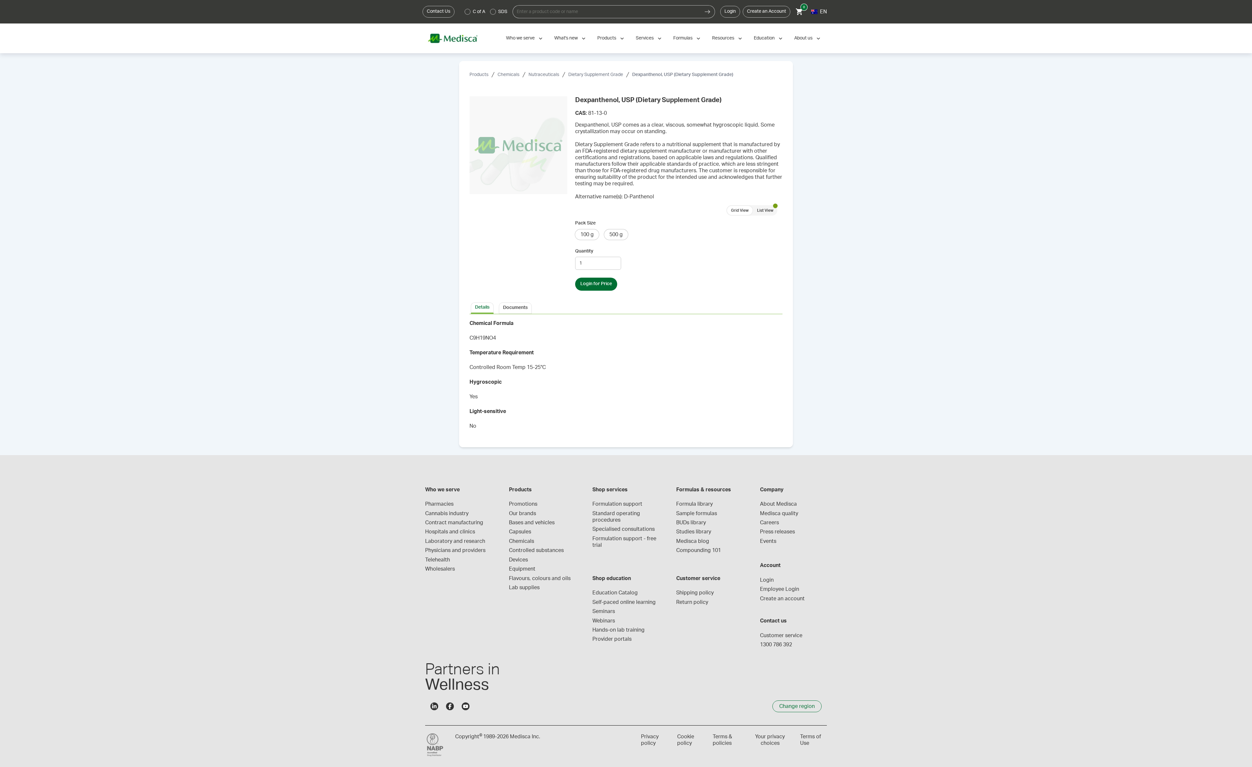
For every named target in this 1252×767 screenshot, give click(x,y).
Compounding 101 (698, 550)
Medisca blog (692, 541)
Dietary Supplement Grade (595, 74)
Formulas (683, 38)
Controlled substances (536, 550)
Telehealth (437, 559)
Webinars (603, 620)
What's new (566, 38)
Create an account (782, 598)
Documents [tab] (515, 307)
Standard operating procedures (616, 517)
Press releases (777, 531)
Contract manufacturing (454, 522)
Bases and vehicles (532, 522)
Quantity (584, 251)
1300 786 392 (776, 644)
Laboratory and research (455, 541)
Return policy (692, 602)
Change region (797, 706)
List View (765, 210)
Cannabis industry (447, 513)
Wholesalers (440, 569)
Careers (769, 522)
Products (606, 38)
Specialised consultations (623, 529)
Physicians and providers (455, 550)
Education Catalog (615, 592)
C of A (479, 11)
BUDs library (691, 522)
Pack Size (585, 223)
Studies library (693, 531)
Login (730, 11)
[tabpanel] (626, 377)
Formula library (694, 504)
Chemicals (508, 74)
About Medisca (778, 504)
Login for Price (596, 284)
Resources (723, 38)
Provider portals (612, 639)
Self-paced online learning (624, 602)
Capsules (520, 531)
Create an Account (766, 11)
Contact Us (438, 11)
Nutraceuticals (544, 74)
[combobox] (606, 11)
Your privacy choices (770, 740)
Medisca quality (779, 513)
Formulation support (617, 504)
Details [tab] (482, 307)
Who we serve (520, 38)
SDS (502, 11)
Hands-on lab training (618, 630)
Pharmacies (439, 504)
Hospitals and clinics (450, 531)
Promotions (523, 504)
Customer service (781, 635)
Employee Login (779, 589)
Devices (518, 559)
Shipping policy (695, 592)
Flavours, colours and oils (540, 578)
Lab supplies (524, 587)
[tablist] (626, 307)
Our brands (522, 513)
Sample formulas (696, 513)
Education (764, 38)
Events (768, 541)
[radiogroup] (486, 11)
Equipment (522, 569)
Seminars (603, 611)
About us (803, 38)
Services (645, 38)
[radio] (467, 11)
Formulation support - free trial (625, 542)
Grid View (740, 210)
